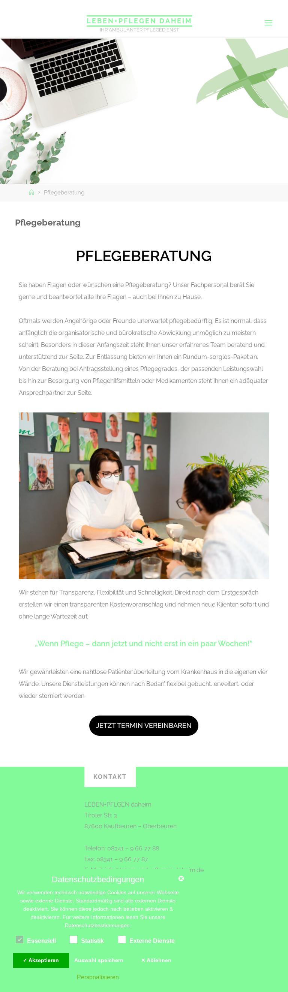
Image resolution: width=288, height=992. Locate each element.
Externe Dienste (152, 941)
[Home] (32, 192)
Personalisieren (98, 977)
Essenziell (41, 941)
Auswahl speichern (98, 960)
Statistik (92, 941)
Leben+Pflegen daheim (139, 21)
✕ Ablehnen (156, 960)
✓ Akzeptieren (41, 960)
